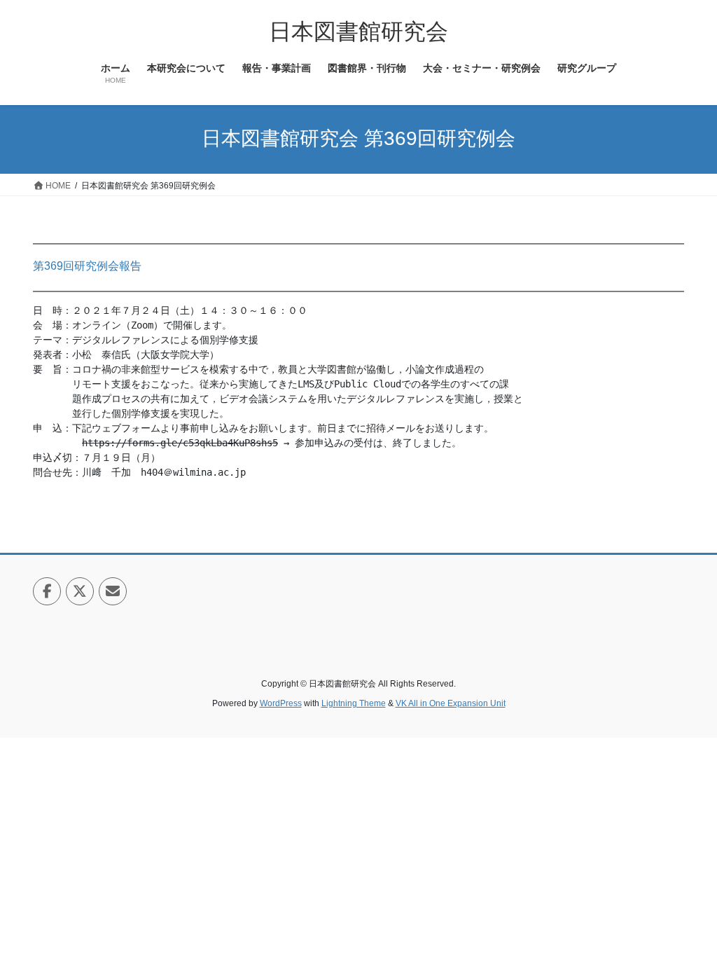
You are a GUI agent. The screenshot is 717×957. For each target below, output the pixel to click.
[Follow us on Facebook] (47, 591)
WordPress (281, 703)
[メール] (113, 591)
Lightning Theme (353, 703)
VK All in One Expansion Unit (451, 703)
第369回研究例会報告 (87, 266)
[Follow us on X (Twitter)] (80, 591)
